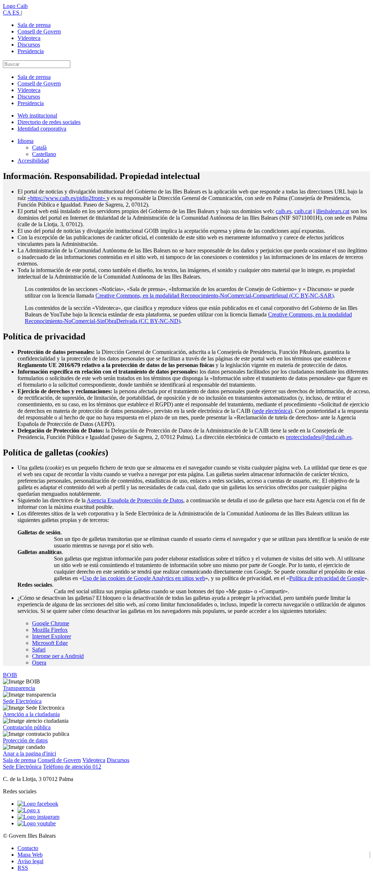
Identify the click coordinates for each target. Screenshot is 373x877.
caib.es (283, 211)
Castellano (44, 154)
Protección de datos (25, 740)
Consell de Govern (39, 31)
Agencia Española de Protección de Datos (135, 500)
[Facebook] (37, 804)
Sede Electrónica (22, 701)
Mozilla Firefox (50, 630)
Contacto (27, 848)
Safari (39, 649)
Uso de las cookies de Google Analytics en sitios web (143, 578)
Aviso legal (30, 861)
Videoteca (28, 38)
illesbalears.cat (332, 211)
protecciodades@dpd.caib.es (319, 437)
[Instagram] (38, 817)
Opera (39, 662)
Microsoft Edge (50, 643)
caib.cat (303, 211)
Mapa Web (30, 855)
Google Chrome (50, 623)
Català (39, 147)
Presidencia (30, 51)
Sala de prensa (34, 25)
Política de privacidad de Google (326, 578)
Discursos (28, 44)
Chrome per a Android (58, 656)
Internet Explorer (51, 636)
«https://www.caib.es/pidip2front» (67, 198)
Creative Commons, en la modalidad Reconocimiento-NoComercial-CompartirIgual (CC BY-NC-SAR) (214, 295)
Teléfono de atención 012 (72, 767)
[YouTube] (36, 823)
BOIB (10, 675)
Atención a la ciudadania (31, 714)
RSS (22, 868)
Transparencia (19, 688)
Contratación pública (27, 727)
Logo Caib (15, 6)
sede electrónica (272, 411)
